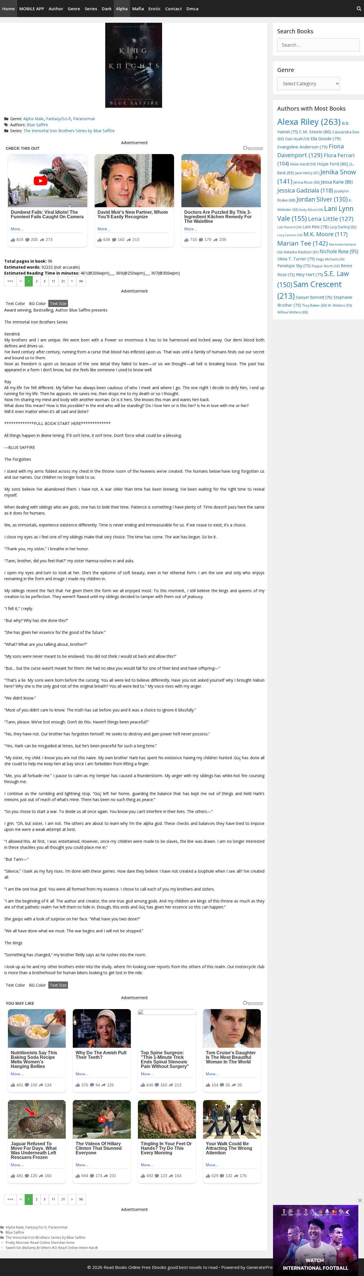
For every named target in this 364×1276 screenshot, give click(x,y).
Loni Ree (316, 226)
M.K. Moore (325, 234)
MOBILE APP (31, 8)
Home (8, 8)
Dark (106, 8)
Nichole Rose (339, 251)
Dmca (192, 8)
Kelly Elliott (311, 210)
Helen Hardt (303, 164)
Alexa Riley (309, 121)
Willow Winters (292, 312)
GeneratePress (262, 1267)
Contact (173, 8)
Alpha (122, 8)
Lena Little (330, 219)
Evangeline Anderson (302, 147)
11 (53, 281)
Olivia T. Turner (296, 259)
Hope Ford (332, 164)
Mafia (138, 8)
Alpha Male (33, 118)
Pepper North (326, 266)
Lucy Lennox (289, 235)
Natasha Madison (301, 252)
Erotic (154, 8)
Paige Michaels (330, 259)
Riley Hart (309, 274)
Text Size (58, 303)
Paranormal (84, 118)
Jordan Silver (322, 199)
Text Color (15, 303)
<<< (10, 281)
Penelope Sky (294, 265)
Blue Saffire (37, 124)
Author (56, 8)
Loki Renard (289, 227)
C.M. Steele (315, 131)
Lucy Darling (343, 227)
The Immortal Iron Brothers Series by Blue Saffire (69, 130)
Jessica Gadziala (305, 190)
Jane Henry (307, 173)
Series (91, 8)
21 (63, 281)
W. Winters (340, 305)
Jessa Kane (337, 182)
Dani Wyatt (297, 138)
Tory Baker (314, 305)
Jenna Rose (306, 182)
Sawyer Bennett (314, 297)
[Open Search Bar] (359, 8)
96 (81, 281)
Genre (74, 8)
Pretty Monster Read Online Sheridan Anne (40, 1242)
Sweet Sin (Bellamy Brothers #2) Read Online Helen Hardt (52, 1247)
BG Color (37, 303)
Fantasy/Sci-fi (58, 118)
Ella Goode (326, 138)
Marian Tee (302, 243)
